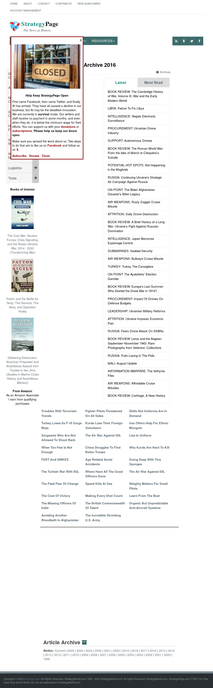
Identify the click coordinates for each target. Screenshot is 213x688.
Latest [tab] (120, 82)
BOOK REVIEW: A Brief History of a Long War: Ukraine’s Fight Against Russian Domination (136, 226)
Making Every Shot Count (104, 495)
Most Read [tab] (153, 82)
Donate (34, 156)
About (28, 3)
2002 (149, 655)
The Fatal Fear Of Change (59, 483)
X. (17, 149)
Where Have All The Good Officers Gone (104, 473)
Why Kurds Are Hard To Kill (149, 447)
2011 (66, 655)
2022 (98, 650)
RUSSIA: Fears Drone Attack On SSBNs (136, 331)
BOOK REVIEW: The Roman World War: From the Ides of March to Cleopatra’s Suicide (135, 152)
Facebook (54, 145)
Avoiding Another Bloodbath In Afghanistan (60, 517)
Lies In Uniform (140, 435)
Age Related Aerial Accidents (98, 461)
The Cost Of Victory (55, 495)
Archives (165, 72)
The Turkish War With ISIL (60, 471)
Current (60, 650)
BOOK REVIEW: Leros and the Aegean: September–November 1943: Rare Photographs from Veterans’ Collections (135, 343)
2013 (48, 655)
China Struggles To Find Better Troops (102, 449)
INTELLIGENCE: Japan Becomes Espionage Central (131, 240)
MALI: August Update (122, 363)
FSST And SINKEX (55, 459)
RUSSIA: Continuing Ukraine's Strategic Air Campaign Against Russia (135, 179)
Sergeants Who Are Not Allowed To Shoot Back (58, 437)
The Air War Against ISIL (103, 435)
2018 (134, 650)
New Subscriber (89, 3)
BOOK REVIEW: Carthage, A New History (136, 395)
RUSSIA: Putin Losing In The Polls (131, 355)
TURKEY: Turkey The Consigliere (130, 266)
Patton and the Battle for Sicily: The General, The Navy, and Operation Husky (22, 305)
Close (46, 156)
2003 (139, 655)
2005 (121, 655)
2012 (57, 655)
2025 (70, 650)
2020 (116, 650)
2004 (130, 655)
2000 (167, 655)
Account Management (25, 10)
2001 (158, 655)
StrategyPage (32, 679)
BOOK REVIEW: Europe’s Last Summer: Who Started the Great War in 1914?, (136, 288)
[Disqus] (109, 579)
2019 (125, 650)
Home (14, 3)
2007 (103, 655)
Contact (44, 3)
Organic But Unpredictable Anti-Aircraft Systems (148, 505)
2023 (89, 650)
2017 (144, 650)
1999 (46, 659)
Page (39, 26)
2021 (107, 650)
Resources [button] (102, 41)
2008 (94, 655)
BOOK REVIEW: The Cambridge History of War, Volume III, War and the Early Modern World (135, 96)
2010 (75, 655)
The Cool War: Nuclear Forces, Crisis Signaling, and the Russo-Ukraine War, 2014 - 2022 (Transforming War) (22, 244)
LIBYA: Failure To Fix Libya (126, 108)
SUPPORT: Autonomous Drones (130, 140)
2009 (85, 655)
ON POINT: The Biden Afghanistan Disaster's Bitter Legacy (131, 191)
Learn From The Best (144, 495)
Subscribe (19, 156)
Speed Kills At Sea (98, 483)
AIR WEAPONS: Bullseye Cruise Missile (135, 258)
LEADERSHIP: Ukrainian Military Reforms (136, 311)
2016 (153, 650)
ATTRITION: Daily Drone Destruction (133, 214)
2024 (80, 650)
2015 (162, 650)
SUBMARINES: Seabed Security (130, 251)
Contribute (64, 3)
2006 (112, 655)
